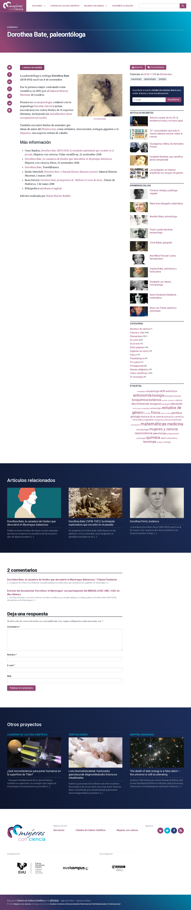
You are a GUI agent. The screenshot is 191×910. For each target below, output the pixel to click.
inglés (56, 188)
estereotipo (155, 408)
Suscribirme (173, 99)
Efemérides (12, 27)
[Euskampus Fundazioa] (75, 868)
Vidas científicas (138, 373)
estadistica (146, 408)
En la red (134, 343)
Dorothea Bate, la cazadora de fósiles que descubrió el (68, 158)
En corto (134, 340)
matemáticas (153, 423)
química (153, 437)
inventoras (176, 420)
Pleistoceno (49, 129)
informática (138, 420)
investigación (135, 425)
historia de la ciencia (152, 416)
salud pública (171, 438)
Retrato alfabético (139, 369)
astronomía (142, 395)
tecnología (149, 441)
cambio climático (168, 400)
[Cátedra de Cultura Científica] (31, 868)
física (155, 412)
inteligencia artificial (162, 420)
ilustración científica (173, 417)
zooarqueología (42, 102)
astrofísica (171, 391)
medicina (175, 424)
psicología (141, 438)
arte (162, 391)
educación (176, 403)
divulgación (155, 403)
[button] (9, 67)
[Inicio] (13, 6)
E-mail (11, 665)
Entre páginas (137, 347)
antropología (141, 391)
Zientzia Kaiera (78, 734)
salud (163, 438)
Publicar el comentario (21, 688)
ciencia (178, 400)
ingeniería (148, 420)
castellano (44, 188)
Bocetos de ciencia (140, 328)
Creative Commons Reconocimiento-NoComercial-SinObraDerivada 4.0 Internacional (85, 904)
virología (159, 442)
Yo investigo (136, 376)
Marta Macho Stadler (58, 195)
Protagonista (136, 365)
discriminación (140, 403)
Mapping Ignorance (142, 734)
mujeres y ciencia (163, 429)
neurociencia (143, 433)
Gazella (42, 117)
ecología (166, 404)
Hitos (133, 354)
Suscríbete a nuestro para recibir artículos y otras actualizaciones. (156, 92)
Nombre (12, 654)
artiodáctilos (57, 113)
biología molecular (173, 396)
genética (176, 413)
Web (9, 676)
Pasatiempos (137, 358)
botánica (155, 400)
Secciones (58, 830)
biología (158, 396)
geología (135, 416)
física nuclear (166, 413)
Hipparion (25, 132)
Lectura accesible (32, 67)
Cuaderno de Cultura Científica (27, 734)
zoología (162, 79)
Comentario (13, 627)
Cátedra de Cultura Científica (90, 830)
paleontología (149, 79)
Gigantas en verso (139, 351)
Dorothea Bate (100, 119)
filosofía (147, 413)
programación (173, 433)
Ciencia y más (137, 332)
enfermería (137, 408)
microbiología (142, 429)
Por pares (135, 362)
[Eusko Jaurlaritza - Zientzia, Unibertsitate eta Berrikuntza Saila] (118, 868)
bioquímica (140, 400)
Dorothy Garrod (43, 106)
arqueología (136, 79)
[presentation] (157, 121)
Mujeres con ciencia (127, 830)
